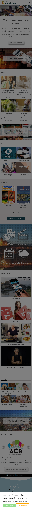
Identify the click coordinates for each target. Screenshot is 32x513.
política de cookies (23, 501)
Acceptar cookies (9, 505)
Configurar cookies (22, 505)
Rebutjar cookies (16, 510)
